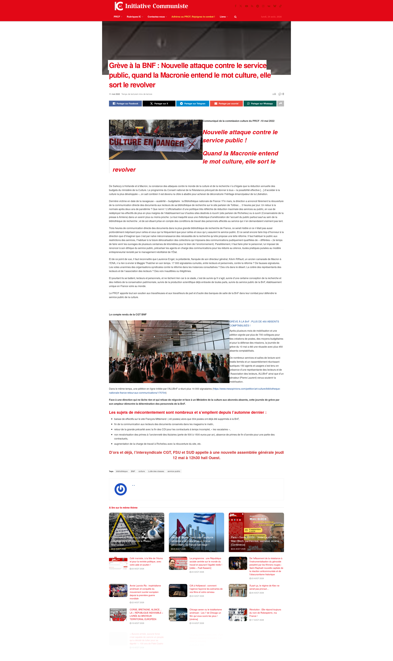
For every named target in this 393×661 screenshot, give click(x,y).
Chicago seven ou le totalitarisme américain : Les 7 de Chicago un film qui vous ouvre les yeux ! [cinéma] (206, 614)
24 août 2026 (119, 548)
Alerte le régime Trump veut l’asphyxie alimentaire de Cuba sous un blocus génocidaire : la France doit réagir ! (192, 540)
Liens (223, 16)
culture (142, 471)
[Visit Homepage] (150, 6)
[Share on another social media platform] (280, 103)
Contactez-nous (156, 16)
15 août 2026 (197, 640)
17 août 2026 (257, 620)
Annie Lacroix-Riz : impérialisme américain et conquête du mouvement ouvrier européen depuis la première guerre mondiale (145, 592)
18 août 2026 (197, 623)
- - (133, 485)
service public (174, 471)
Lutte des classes (156, 471)
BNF (133, 471)
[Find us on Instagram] (263, 6)
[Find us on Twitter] (240, 6)
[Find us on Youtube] (246, 6)
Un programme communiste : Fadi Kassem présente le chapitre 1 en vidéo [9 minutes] (206, 633)
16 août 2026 (137, 643)
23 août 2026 (137, 568)
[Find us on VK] (268, 6)
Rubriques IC (134, 16)
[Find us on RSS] (252, 6)
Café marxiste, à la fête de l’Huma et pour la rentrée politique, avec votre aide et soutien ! (146, 561)
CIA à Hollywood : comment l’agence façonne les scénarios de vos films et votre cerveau (206, 589)
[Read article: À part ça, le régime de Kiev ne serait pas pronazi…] (238, 590)
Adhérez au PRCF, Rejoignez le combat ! (193, 16)
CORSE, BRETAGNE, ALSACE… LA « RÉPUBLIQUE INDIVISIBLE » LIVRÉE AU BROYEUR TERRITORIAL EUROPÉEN (146, 614)
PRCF (117, 16)
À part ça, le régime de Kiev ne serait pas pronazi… (264, 587)
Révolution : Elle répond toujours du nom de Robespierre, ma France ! (265, 612)
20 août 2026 (257, 592)
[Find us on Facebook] (235, 6)
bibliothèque (122, 471)
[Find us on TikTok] (280, 6)
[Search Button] (235, 16)
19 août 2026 (137, 623)
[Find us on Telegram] (257, 6)
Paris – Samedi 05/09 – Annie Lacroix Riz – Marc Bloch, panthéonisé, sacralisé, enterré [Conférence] (255, 540)
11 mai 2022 (114, 94)
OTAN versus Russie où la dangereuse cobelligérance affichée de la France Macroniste (132, 540)
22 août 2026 (137, 602)
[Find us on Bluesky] (274, 6)
